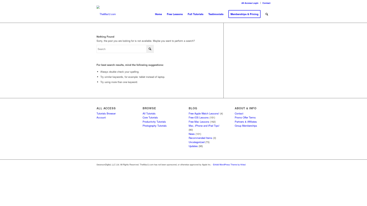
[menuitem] (250, 3)
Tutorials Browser (106, 113)
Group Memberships (246, 125)
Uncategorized (197, 142)
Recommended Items (200, 138)
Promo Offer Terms (245, 117)
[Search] (266, 14)
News (192, 134)
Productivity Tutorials (154, 121)
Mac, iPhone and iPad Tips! (204, 125)
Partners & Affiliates (246, 121)
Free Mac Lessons (199, 121)
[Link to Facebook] (267, 164)
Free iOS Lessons (199, 117)
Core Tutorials (150, 117)
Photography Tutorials (155, 125)
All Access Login (249, 3)
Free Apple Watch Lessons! (204, 113)
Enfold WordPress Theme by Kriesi (229, 164)
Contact (266, 3)
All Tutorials (149, 113)
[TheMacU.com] (106, 14)
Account (101, 117)
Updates (193, 146)
